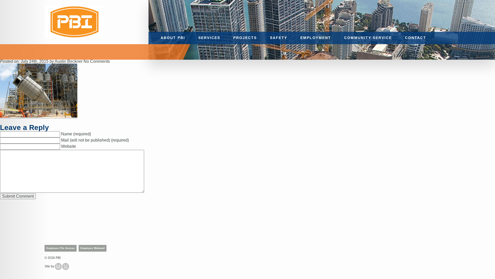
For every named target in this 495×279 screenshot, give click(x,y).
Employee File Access (60, 248)
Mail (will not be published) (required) (95, 140)
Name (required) (76, 134)
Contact (415, 38)
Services (209, 38)
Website (68, 146)
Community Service (368, 38)
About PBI (173, 38)
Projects (245, 38)
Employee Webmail (92, 248)
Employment (315, 38)
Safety (278, 38)
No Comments (97, 61)
